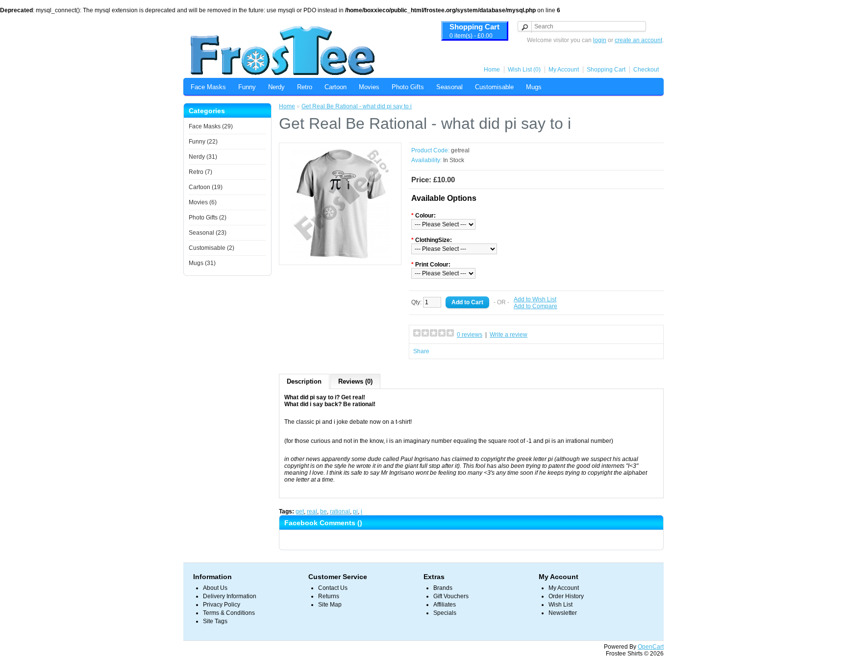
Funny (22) (203, 141)
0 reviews (469, 334)
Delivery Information (229, 596)
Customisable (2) (211, 247)
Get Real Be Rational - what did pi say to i (356, 106)
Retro (304, 87)
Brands (442, 587)
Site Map (330, 604)
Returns (328, 596)
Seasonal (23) (207, 232)
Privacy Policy (221, 604)
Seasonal (449, 87)
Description (304, 381)
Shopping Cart (606, 69)
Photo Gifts (408, 87)
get (300, 511)
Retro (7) (200, 172)
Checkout (646, 69)
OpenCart (651, 646)
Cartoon (335, 87)
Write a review (508, 334)
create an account (638, 40)
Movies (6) (203, 202)
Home (492, 69)
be (323, 511)
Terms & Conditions (229, 612)
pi (355, 511)
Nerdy (276, 87)
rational (340, 511)
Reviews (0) (355, 381)
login (599, 40)
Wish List (560, 604)
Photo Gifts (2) (207, 217)
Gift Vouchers (451, 596)
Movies (369, 87)
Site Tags (215, 621)
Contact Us (333, 587)
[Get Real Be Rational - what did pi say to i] (340, 257)
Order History (566, 596)
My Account (563, 69)
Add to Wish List (535, 299)
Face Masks (208, 87)
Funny (247, 87)
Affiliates (444, 604)
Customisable (494, 87)
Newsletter (562, 612)
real (312, 511)
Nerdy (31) (203, 156)
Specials (444, 612)
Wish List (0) (524, 69)
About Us (215, 587)
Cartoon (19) (206, 187)
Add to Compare (535, 306)
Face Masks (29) (211, 126)
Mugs (534, 87)
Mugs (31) (202, 263)
